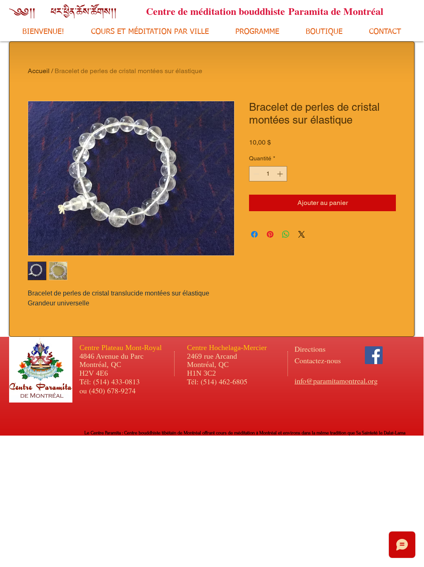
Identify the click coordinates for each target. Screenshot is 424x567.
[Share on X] (302, 234)
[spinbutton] (268, 174)
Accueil (39, 71)
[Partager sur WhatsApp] (286, 234)
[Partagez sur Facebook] (254, 234)
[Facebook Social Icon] (374, 355)
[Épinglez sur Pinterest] (270, 234)
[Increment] (280, 174)
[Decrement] (255, 174)
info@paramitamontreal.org (336, 381)
